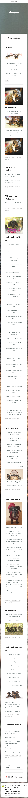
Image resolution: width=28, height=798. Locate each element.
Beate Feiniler (8, 420)
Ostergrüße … (11, 107)
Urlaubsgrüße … (12, 428)
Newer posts (19, 767)
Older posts (8, 767)
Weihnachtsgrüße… (14, 499)
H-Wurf (8, 48)
